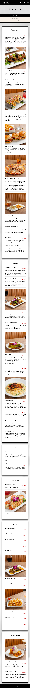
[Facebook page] (21, 2)
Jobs (18, 686)
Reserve (3, 686)
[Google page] (25, 2)
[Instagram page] (23, 2)
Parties (11, 686)
